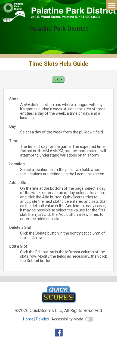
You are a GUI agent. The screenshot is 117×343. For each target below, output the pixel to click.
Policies (42, 319)
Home (28, 319)
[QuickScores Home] (59, 301)
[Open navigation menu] (111, 5)
